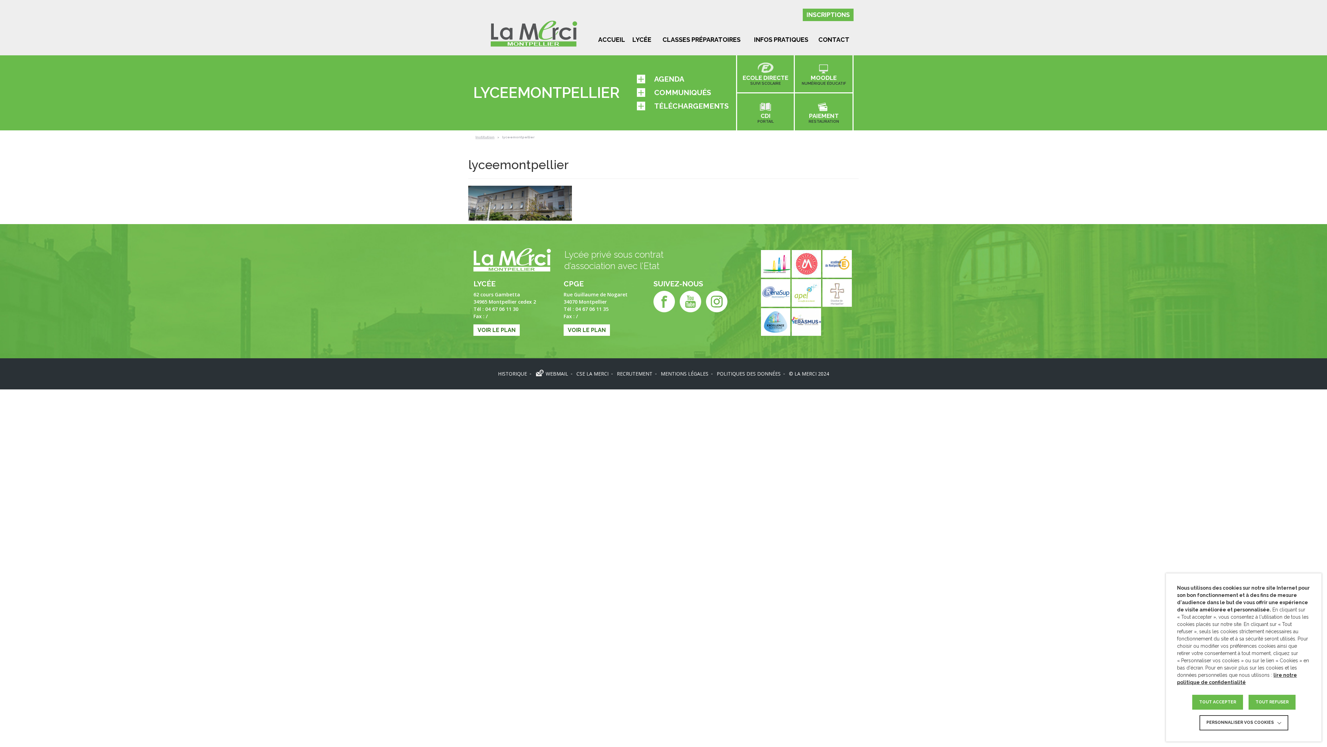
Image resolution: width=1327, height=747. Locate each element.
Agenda (669, 79)
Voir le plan (497, 330)
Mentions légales (684, 373)
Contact (833, 39)
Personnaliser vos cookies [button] (1240, 722)
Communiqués (682, 92)
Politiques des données (749, 373)
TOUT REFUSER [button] (1272, 702)
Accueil (611, 39)
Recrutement (634, 373)
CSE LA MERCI (592, 373)
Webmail (557, 373)
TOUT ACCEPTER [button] (1217, 702)
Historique (512, 373)
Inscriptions (828, 14)
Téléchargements (691, 106)
